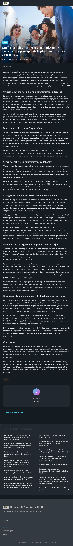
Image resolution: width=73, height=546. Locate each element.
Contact (5, 534)
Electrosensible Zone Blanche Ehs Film (27, 507)
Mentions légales (8, 531)
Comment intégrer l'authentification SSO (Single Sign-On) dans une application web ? (54, 489)
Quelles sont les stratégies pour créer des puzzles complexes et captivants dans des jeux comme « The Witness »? (18, 446)
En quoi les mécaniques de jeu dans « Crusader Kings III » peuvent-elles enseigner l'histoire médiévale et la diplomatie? (16, 463)
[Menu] (68, 3)
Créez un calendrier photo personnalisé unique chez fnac (52, 436)
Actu (5, 43)
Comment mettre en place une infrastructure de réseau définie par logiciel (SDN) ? (53, 471)
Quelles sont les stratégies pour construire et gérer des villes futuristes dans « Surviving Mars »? (53, 458)
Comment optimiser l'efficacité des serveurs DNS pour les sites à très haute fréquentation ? (54, 444)
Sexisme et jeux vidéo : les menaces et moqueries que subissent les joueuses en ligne (17, 454)
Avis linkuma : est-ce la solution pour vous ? (53, 465)
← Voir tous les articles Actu (13, 413)
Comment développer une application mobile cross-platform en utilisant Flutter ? (18, 472)
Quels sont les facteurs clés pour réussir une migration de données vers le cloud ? (19, 478)
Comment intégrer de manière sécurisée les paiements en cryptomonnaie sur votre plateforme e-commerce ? (19, 437)
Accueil (5, 66)
